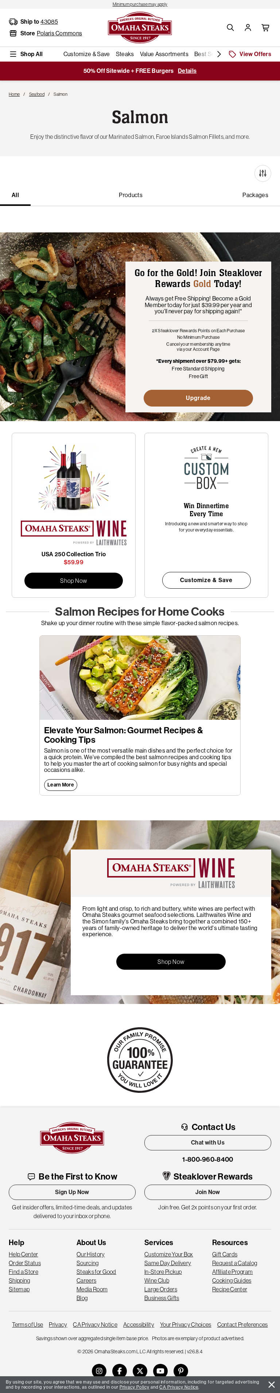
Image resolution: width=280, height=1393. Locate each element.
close (271, 1384)
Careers (86, 1280)
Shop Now (73, 580)
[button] (230, 27)
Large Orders (160, 1289)
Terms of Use (27, 1324)
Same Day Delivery (167, 1263)
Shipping (19, 1280)
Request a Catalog (234, 1263)
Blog (82, 1298)
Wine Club (156, 1280)
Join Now (207, 1192)
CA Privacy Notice (95, 1324)
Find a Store (23, 1271)
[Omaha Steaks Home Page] (140, 27)
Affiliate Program (232, 1271)
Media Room (92, 1289)
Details (187, 70)
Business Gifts (161, 1298)
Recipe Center (229, 1289)
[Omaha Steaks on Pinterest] (181, 1371)
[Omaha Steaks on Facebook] (119, 1371)
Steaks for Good (96, 1271)
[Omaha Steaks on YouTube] (160, 1371)
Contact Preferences (242, 1324)
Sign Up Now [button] (72, 1192)
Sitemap (19, 1289)
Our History (91, 1254)
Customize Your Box (168, 1254)
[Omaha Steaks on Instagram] (99, 1371)
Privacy (58, 1324)
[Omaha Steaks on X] (140, 1371)
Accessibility (138, 1324)
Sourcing (88, 1263)
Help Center (23, 1254)
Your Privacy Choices (185, 1324)
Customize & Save (206, 580)
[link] (140, 4)
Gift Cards (224, 1254)
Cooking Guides (231, 1280)
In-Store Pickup (163, 1271)
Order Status (25, 1263)
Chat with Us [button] (208, 1142)
